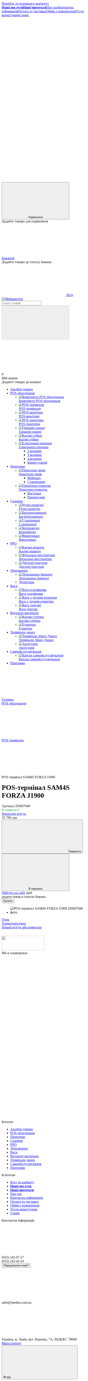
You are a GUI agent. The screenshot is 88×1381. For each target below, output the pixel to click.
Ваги (14, 586)
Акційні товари (21, 389)
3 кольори (34, 455)
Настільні (34, 493)
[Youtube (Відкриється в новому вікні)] (34, 147)
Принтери (17, 466)
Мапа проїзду (11, 1343)
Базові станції (37, 462)
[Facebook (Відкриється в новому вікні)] (34, 48)
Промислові (36, 497)
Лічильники (19, 570)
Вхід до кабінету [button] (22, 1182)
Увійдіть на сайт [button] (13, 893)
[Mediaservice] (23, 949)
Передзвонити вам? (16, 1265)
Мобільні (34, 478)
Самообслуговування (25, 651)
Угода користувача (23, 1209)
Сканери (16, 501)
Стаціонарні (36, 482)
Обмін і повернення (60, 11)
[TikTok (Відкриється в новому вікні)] (34, 114)
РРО (13, 543)
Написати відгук (14, 814)
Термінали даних (22, 632)
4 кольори (34, 458)
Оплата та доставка (32, 11)
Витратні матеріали (24, 613)
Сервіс (24, 15)
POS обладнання (22, 393)
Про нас (52, 7)
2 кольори (34, 451)
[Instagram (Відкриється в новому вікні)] (34, 81)
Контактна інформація (26, 1198)
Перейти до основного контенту (25, 3)
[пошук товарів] (35, 322)
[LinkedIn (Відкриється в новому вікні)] (34, 180)
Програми (17, 663)
